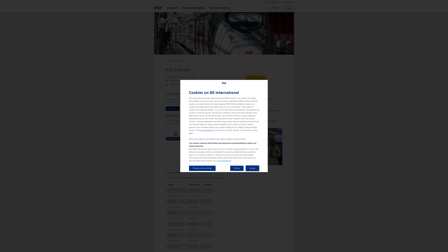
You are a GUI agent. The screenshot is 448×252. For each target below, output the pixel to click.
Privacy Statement (224, 161)
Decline (237, 168)
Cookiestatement (207, 130)
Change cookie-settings (202, 168)
